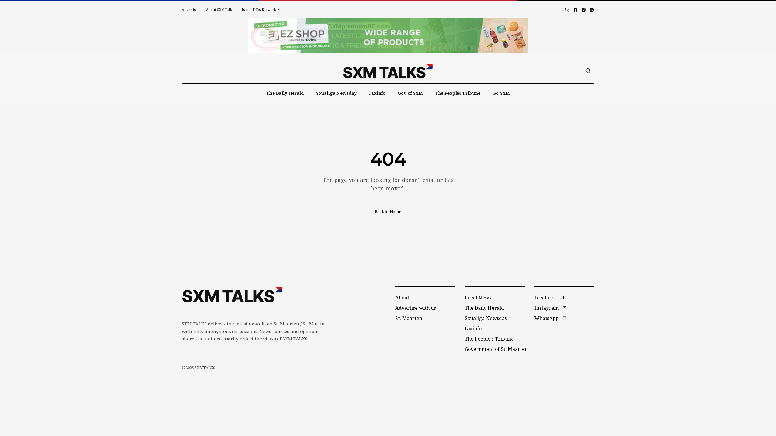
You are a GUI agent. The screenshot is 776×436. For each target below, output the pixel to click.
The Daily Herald (285, 93)
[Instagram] (583, 10)
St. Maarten (408, 318)
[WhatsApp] (592, 10)
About (402, 297)
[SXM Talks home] (388, 71)
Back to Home (388, 211)
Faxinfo (377, 93)
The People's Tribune (489, 338)
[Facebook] (575, 10)
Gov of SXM (410, 93)
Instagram (546, 308)
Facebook (545, 297)
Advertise (190, 9)
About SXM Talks (219, 9)
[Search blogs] (567, 10)
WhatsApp (546, 318)
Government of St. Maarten (496, 349)
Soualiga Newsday (336, 93)
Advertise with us (415, 308)
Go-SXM (501, 93)
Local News (478, 297)
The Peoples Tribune (457, 93)
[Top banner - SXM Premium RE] (388, 35)
